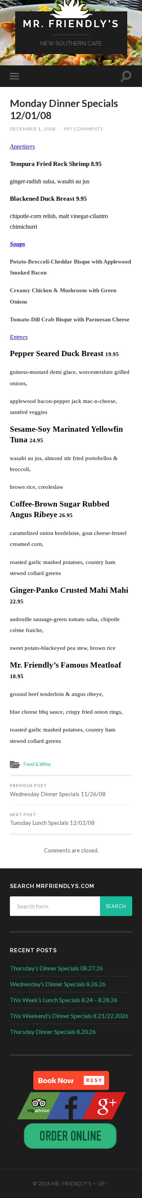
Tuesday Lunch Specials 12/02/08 (52, 819)
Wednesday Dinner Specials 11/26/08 (58, 790)
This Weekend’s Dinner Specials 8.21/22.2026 (69, 1015)
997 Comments (83, 129)
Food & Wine (37, 764)
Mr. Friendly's (71, 23)
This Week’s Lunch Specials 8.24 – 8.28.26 (63, 999)
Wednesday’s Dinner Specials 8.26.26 (58, 983)
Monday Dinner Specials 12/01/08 (64, 109)
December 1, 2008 (33, 129)
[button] (71, 1080)
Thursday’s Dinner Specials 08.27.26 (56, 968)
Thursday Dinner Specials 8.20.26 (53, 1031)
